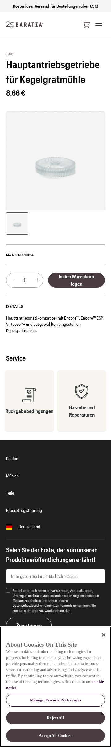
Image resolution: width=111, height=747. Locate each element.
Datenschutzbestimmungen (33, 605)
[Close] (103, 635)
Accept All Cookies (55, 735)
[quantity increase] (37, 280)
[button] (86, 24)
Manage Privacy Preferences (55, 700)
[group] (17, 223)
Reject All (55, 718)
